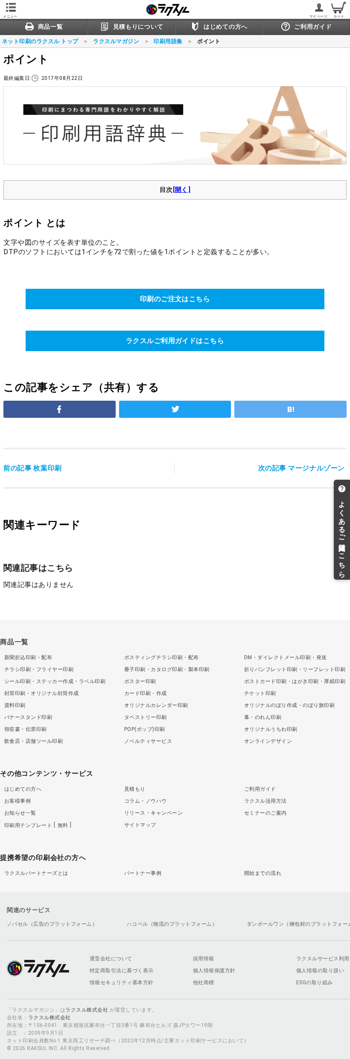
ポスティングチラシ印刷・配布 (161, 657)
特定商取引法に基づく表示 (122, 970)
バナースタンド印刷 (28, 717)
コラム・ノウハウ (145, 801)
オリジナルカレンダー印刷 (156, 705)
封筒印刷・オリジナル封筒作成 (41, 693)
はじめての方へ (22, 789)
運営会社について (111, 958)
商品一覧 (14, 642)
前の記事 (32, 468)
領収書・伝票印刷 (25, 729)
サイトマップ (140, 825)
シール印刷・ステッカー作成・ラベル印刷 (54, 681)
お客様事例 (17, 801)
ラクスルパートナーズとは (36, 873)
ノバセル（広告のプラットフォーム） (52, 924)
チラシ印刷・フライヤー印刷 (38, 669)
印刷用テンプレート (36, 825)
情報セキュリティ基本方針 (122, 982)
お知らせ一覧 (20, 813)
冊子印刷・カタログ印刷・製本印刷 (167, 669)
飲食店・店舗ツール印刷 (33, 741)
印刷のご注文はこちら (175, 299)
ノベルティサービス (148, 741)
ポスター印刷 (140, 681)
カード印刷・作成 (145, 693)
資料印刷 (15, 705)
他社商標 (203, 982)
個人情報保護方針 (214, 970)
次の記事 (301, 468)
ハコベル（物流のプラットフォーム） (172, 924)
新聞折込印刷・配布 (28, 657)
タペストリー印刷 (145, 717)
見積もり (135, 789)
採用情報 (203, 958)
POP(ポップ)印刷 (144, 729)
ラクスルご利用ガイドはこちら (175, 341)
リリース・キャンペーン (153, 813)
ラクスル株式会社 (86, 1010)
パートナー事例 (142, 873)
